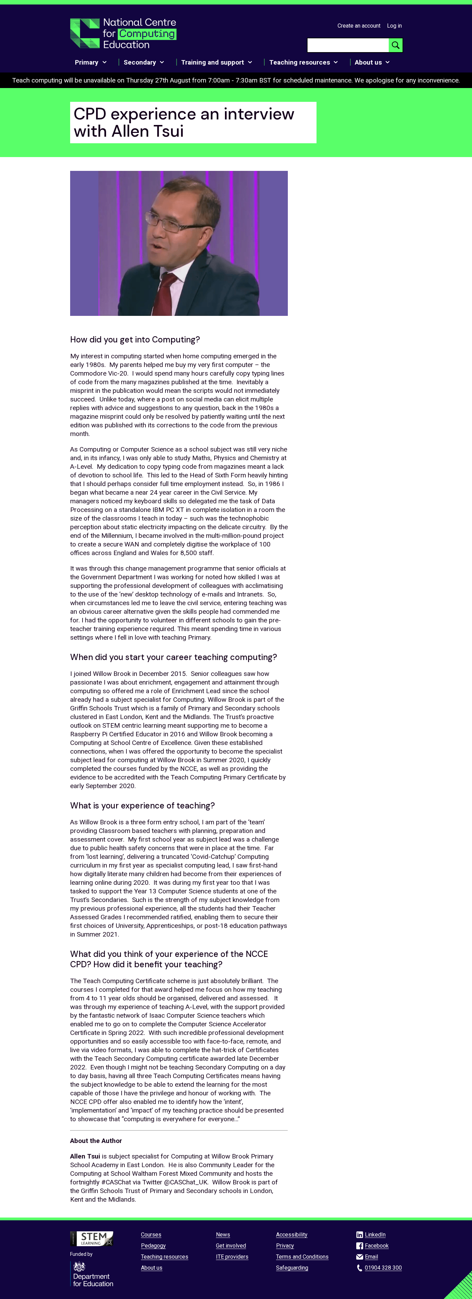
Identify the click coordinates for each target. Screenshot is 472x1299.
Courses (151, 1234)
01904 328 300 (383, 1267)
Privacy (285, 1245)
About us (151, 1267)
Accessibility (292, 1234)
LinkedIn (375, 1234)
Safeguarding (292, 1267)
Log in (394, 25)
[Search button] (396, 45)
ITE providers (232, 1256)
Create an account (359, 25)
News (223, 1234)
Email (371, 1256)
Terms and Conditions (302, 1256)
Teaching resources (164, 1256)
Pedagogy (153, 1245)
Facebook (377, 1245)
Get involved (231, 1245)
